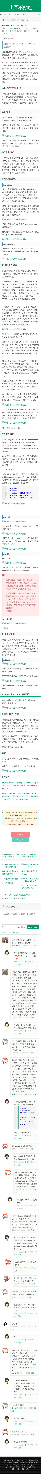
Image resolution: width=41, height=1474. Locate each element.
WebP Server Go (23, 1465)
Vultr (35, 1462)
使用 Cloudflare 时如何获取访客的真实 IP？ (30, 855)
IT (6, 20)
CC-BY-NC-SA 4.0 (9, 1460)
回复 (34, 945)
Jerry (14, 1373)
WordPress (20, 1462)
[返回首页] (3, 20)
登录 (38, 14)
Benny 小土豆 (15, 28)
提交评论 (33, 927)
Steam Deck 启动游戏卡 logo (15, 898)
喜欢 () (21, 834)
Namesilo (28, 1462)
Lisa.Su (15, 945)
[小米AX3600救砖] (10, 878)
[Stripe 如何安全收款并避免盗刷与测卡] (10, 865)
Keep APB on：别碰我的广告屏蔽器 (10, 855)
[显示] (12, 38)
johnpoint (15, 1408)
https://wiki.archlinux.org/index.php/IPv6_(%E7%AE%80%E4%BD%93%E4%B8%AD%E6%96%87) (20, 785)
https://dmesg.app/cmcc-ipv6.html (20, 824)
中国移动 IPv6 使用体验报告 (14, 25)
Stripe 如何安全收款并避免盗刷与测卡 (18, 895)
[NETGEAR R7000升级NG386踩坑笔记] (30, 880)
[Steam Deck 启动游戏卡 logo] (30, 865)
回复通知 (22, 927)
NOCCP (15, 1094)
